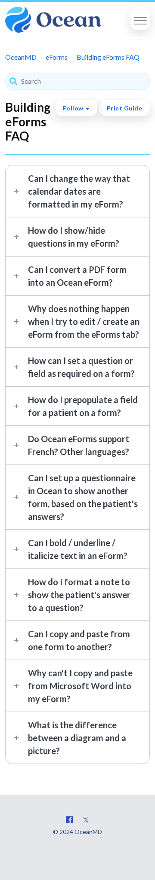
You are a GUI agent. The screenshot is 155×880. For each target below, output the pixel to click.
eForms (57, 57)
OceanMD (21, 57)
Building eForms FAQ (108, 57)
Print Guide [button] (125, 108)
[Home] (53, 20)
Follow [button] (73, 108)
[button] (140, 18)
